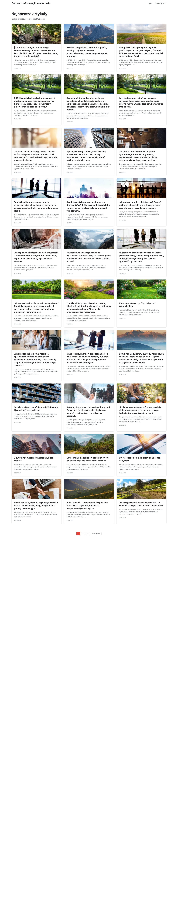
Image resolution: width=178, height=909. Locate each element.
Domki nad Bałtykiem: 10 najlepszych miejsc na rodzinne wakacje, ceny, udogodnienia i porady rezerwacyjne (36, 505)
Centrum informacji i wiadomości (31, 3)
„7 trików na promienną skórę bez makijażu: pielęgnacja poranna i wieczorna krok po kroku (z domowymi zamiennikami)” (140, 410)
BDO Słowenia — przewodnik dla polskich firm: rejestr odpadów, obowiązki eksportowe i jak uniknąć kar (87, 505)
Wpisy (150, 3)
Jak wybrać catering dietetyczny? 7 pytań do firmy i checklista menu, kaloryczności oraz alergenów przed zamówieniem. (140, 205)
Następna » (96, 533)
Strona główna (160, 3)
